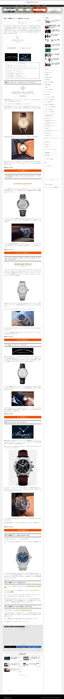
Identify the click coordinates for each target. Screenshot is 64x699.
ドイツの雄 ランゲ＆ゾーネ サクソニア (15, 70)
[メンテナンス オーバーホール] (54, 7)
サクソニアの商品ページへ (23, 417)
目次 (21, 63)
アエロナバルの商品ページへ (22, 530)
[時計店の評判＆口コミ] (10, 7)
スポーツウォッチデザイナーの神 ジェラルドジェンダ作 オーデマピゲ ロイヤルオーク (23, 68)
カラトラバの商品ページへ (23, 170)
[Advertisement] (22, 636)
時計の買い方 (37, 626)
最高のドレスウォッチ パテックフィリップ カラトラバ (17, 65)
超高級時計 (27, 626)
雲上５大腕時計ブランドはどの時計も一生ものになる (17, 76)
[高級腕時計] (24, 7)
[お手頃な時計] (39, 7)
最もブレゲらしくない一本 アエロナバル (15, 71)
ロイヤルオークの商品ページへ (23, 339)
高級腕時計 (6, 626)
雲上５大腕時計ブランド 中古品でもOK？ (15, 75)
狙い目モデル (32, 626)
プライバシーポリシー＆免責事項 (51, 187)
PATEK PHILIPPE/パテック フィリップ (19, 626)
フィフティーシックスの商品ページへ (23, 252)
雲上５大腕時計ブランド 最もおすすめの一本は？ (16, 73)
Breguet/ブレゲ (11, 626)
